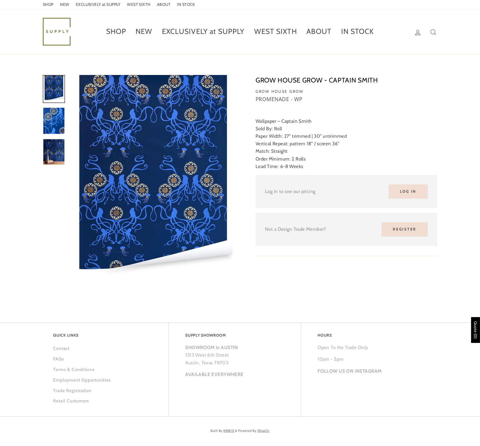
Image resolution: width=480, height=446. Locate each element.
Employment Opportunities (82, 380)
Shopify (263, 431)
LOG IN (408, 191)
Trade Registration (72, 390)
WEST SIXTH (138, 4)
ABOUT (164, 4)
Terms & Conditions (73, 369)
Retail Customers (71, 401)
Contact (61, 348)
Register (404, 229)
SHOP (48, 4)
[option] (153, 182)
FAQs (58, 359)
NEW (64, 4)
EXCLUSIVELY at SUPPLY (98, 4)
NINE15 (228, 431)
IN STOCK (186, 4)
